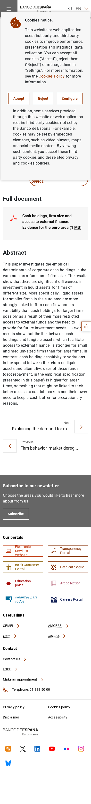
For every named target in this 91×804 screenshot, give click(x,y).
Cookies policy (59, 707)
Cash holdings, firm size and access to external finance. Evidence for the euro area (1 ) (52, 222)
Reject (43, 98)
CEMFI (8, 626)
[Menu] (8, 8)
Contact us (12, 659)
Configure (70, 98)
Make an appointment (20, 679)
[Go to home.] (35, 8)
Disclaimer (11, 717)
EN (79, 8)
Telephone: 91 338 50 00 (30, 689)
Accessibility (57, 717)
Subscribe (16, 514)
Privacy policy (14, 707)
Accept (19, 98)
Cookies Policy (52, 76)
